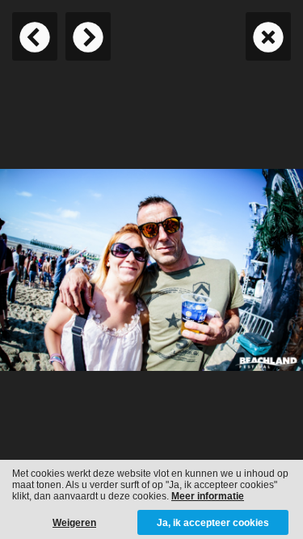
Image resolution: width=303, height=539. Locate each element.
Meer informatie (207, 496)
